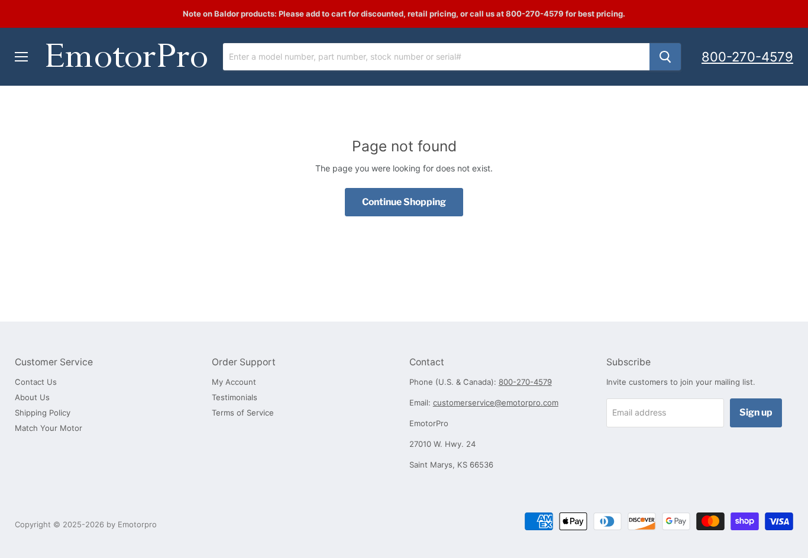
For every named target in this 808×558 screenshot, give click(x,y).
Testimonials (234, 397)
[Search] (665, 56)
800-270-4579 (747, 56)
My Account (234, 382)
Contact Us (36, 382)
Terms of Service (243, 412)
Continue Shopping (404, 201)
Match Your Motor (48, 428)
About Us (32, 397)
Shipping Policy (42, 412)
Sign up (756, 412)
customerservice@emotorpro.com (495, 402)
